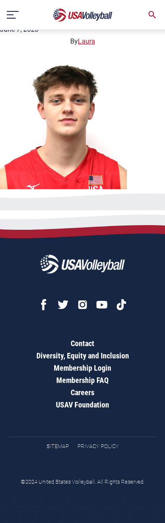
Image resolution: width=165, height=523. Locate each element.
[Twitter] (63, 304)
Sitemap (58, 446)
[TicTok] (121, 304)
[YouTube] (102, 304)
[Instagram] (82, 304)
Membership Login (82, 367)
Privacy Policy (98, 446)
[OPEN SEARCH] (152, 15)
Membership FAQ (82, 380)
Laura (86, 41)
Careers (82, 392)
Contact (82, 343)
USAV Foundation (82, 404)
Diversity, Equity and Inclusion (82, 355)
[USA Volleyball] (83, 15)
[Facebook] (43, 304)
